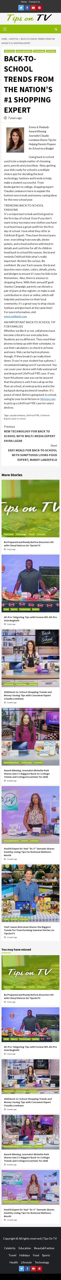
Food (6, 609)
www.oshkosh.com (15, 316)
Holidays (24, 1255)
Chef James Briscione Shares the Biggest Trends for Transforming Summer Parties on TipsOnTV (29, 930)
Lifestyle (51, 51)
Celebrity (9, 1248)
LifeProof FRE (32, 415)
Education (9, 51)
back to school (19, 418)
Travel (31, 534)
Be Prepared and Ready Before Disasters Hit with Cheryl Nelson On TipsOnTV (29, 543)
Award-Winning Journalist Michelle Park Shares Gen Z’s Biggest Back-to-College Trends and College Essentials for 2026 (27, 774)
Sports (14, 609)
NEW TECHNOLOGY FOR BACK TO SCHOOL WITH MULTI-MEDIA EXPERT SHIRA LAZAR (29, 434)
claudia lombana (17, 415)
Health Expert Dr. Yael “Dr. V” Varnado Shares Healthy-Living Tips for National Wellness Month (29, 852)
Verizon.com (47, 399)
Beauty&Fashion (24, 51)
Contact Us (34, 1)
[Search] (56, 29)
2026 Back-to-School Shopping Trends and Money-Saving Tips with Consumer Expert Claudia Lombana (28, 695)
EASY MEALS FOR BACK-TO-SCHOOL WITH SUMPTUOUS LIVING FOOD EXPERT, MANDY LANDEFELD (32, 452)
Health (36, 609)
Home (24, 1)
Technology (39, 51)
